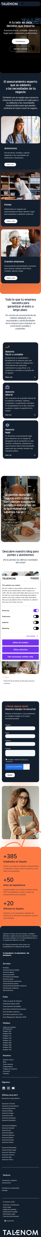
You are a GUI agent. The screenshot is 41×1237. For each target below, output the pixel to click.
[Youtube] (13, 1088)
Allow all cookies (20, 642)
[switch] (36, 616)
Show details (30, 636)
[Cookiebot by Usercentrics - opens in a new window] (30, 578)
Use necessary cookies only (20, 657)
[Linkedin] (4, 1088)
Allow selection (21, 649)
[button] (30, 3)
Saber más (10, 164)
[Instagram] (8, 1088)
